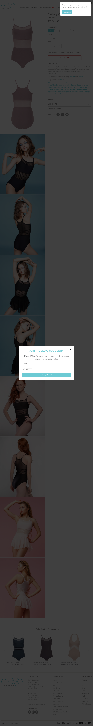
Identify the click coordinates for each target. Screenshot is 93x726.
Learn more (67, 12)
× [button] (89, 4)
